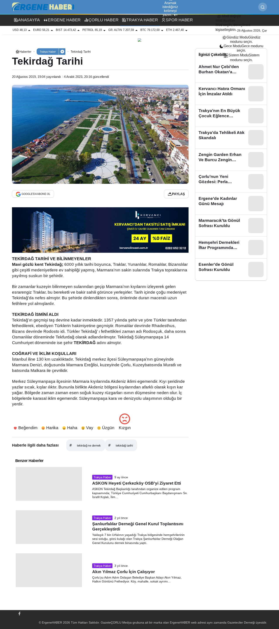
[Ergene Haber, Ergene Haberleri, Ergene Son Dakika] (44, 6)
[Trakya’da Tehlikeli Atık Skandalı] (231, 138)
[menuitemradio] (241, 39)
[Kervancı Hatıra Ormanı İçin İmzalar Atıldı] (231, 94)
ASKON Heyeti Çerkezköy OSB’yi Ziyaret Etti (136, 483)
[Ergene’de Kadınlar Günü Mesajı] (231, 203)
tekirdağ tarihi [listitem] (120, 445)
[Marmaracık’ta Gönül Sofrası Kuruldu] (231, 225)
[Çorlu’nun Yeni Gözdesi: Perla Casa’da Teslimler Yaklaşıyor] (231, 181)
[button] (62, 51)
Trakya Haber (102, 477)
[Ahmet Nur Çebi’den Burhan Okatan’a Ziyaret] (231, 72)
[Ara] (262, 7)
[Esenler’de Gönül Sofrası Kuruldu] (231, 269)
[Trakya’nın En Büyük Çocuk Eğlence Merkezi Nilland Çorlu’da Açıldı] (231, 116)
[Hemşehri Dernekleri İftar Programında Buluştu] (231, 247)
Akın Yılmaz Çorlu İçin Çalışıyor (123, 571)
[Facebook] (19, 613)
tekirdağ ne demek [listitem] (85, 445)
